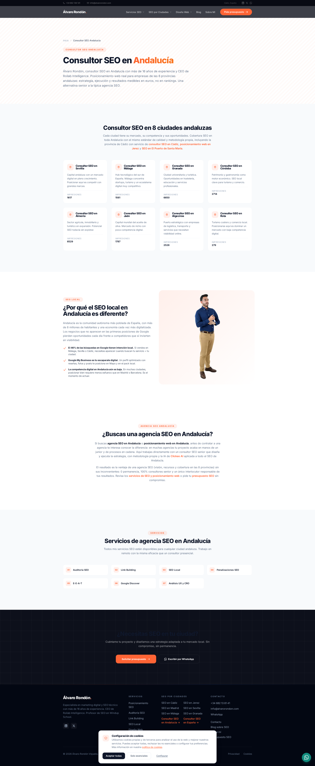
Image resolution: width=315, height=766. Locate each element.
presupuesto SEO (203, 475)
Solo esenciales (139, 755)
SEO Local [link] (134, 724)
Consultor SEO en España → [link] (192, 720)
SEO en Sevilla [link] (191, 708)
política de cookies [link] (152, 747)
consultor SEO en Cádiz (163, 144)
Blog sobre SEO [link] (220, 727)
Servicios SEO (133, 12)
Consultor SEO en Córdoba (231, 167)
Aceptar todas (114, 755)
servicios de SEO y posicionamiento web (154, 475)
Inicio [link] (66, 40)
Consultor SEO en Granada (183, 167)
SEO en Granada (192, 713)
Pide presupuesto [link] (234, 11)
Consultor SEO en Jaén (134, 215)
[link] (243, 3)
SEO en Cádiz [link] (169, 702)
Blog (198, 12)
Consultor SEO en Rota (231, 215)
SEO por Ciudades (159, 12)
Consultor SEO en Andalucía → (170, 720)
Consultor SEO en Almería (86, 215)
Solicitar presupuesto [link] (134, 659)
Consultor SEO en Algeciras (183, 215)
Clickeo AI (177, 456)
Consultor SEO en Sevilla (86, 167)
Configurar (162, 755)
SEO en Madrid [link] (170, 708)
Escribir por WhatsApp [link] (181, 659)
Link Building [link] (136, 718)
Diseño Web (182, 12)
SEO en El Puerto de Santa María (162, 148)
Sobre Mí (210, 12)
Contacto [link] (216, 722)
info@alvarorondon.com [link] (100, 3)
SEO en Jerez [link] (191, 702)
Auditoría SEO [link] (137, 712)
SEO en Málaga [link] (170, 713)
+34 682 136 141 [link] (73, 3)
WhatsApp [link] (217, 714)
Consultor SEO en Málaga (134, 167)
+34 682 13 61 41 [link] (220, 703)
